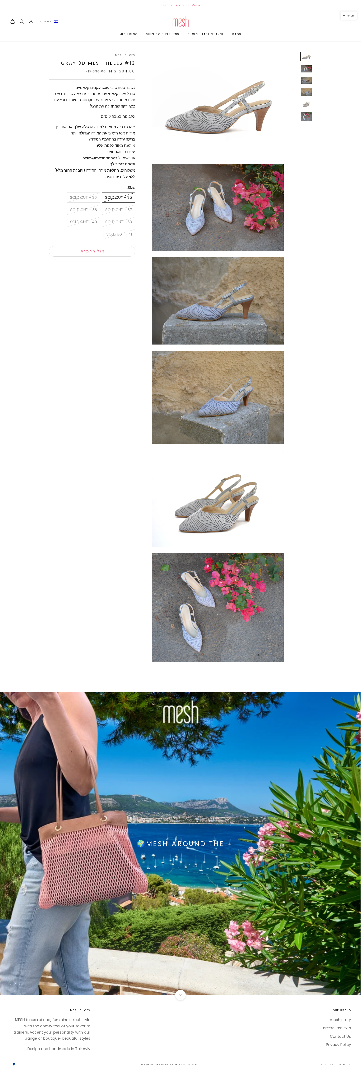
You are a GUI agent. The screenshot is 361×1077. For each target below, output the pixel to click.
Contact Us (340, 1036)
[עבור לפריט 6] (306, 116)
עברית (329, 1064)
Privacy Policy (338, 1044)
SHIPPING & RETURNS (162, 34)
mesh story (340, 1019)
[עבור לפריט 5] (306, 103)
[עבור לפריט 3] (306, 80)
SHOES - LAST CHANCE (206, 34)
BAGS (236, 34)
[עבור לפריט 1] (306, 56)
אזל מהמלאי (92, 251)
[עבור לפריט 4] (306, 91)
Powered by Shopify (166, 1064)
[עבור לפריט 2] (306, 69)
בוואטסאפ (115, 151)
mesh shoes (125, 55)
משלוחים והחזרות (337, 1028)
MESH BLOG (129, 34)
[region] (180, 843)
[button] (349, 15)
